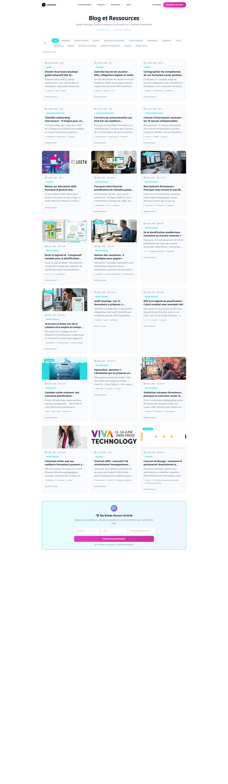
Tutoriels (127, 46)
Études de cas (141, 46)
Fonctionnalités (84, 5)
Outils (178, 40)
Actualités (66, 40)
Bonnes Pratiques (81, 40)
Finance (96, 40)
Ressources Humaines (87, 46)
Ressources (115, 5)
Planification (58, 46)
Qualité (71, 46)
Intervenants (152, 40)
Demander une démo (174, 5)
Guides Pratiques (136, 40)
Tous (55, 40)
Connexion (156, 5)
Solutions (101, 5)
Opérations (166, 40)
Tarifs (128, 5)
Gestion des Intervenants (114, 40)
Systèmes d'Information (110, 46)
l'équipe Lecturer (104, 30)
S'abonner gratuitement (114, 538)
